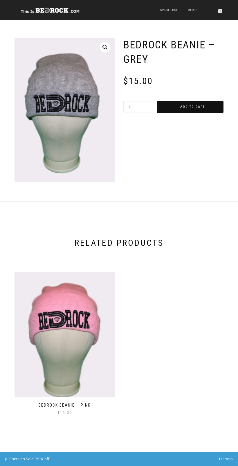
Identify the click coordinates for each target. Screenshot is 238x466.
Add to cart (192, 107)
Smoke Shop (169, 10)
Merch (192, 10)
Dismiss (226, 458)
